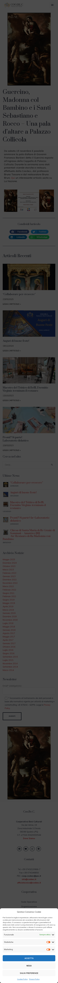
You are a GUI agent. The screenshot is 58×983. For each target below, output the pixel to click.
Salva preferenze (29, 973)
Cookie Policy (22, 979)
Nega (29, 965)
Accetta (29, 958)
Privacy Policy (34, 979)
